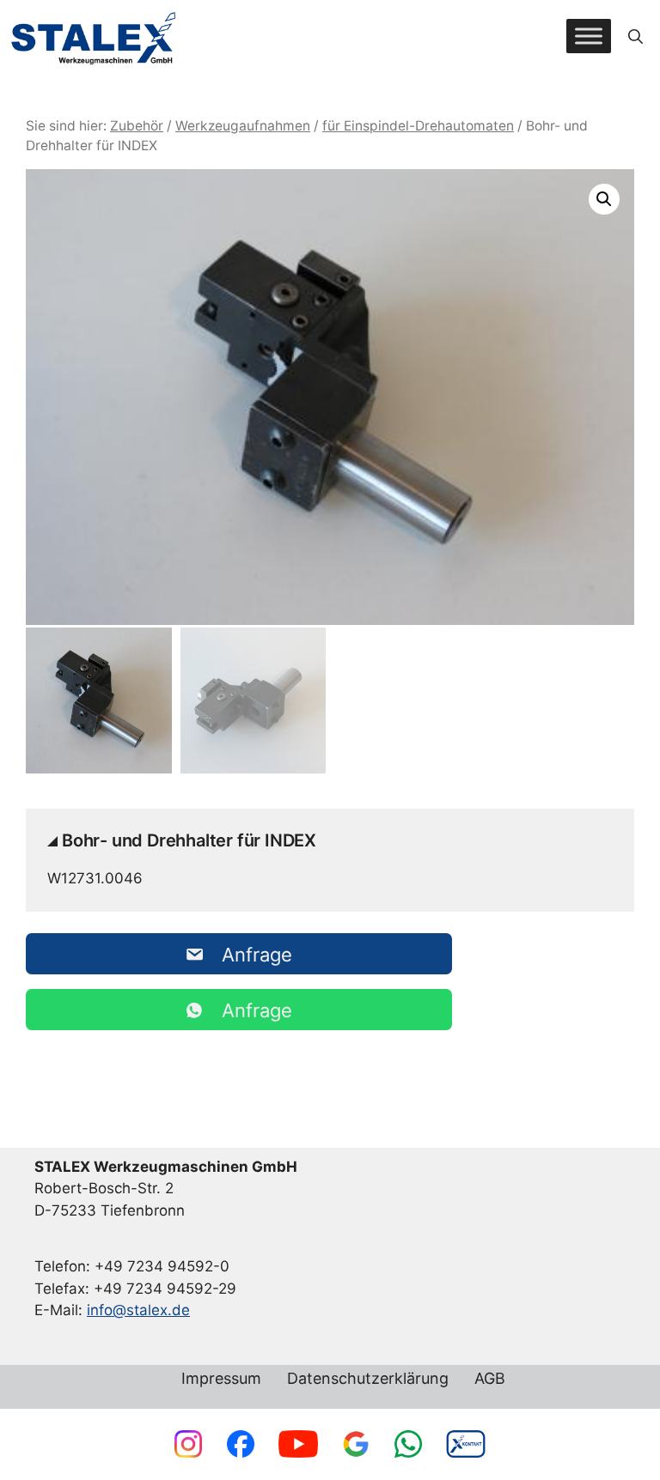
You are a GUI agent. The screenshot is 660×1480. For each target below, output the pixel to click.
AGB (489, 1379)
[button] (635, 36)
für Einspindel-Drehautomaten (418, 126)
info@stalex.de (138, 1310)
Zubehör (136, 126)
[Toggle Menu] (588, 36)
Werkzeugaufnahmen (242, 126)
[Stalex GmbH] (94, 36)
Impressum (221, 1379)
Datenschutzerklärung (368, 1379)
